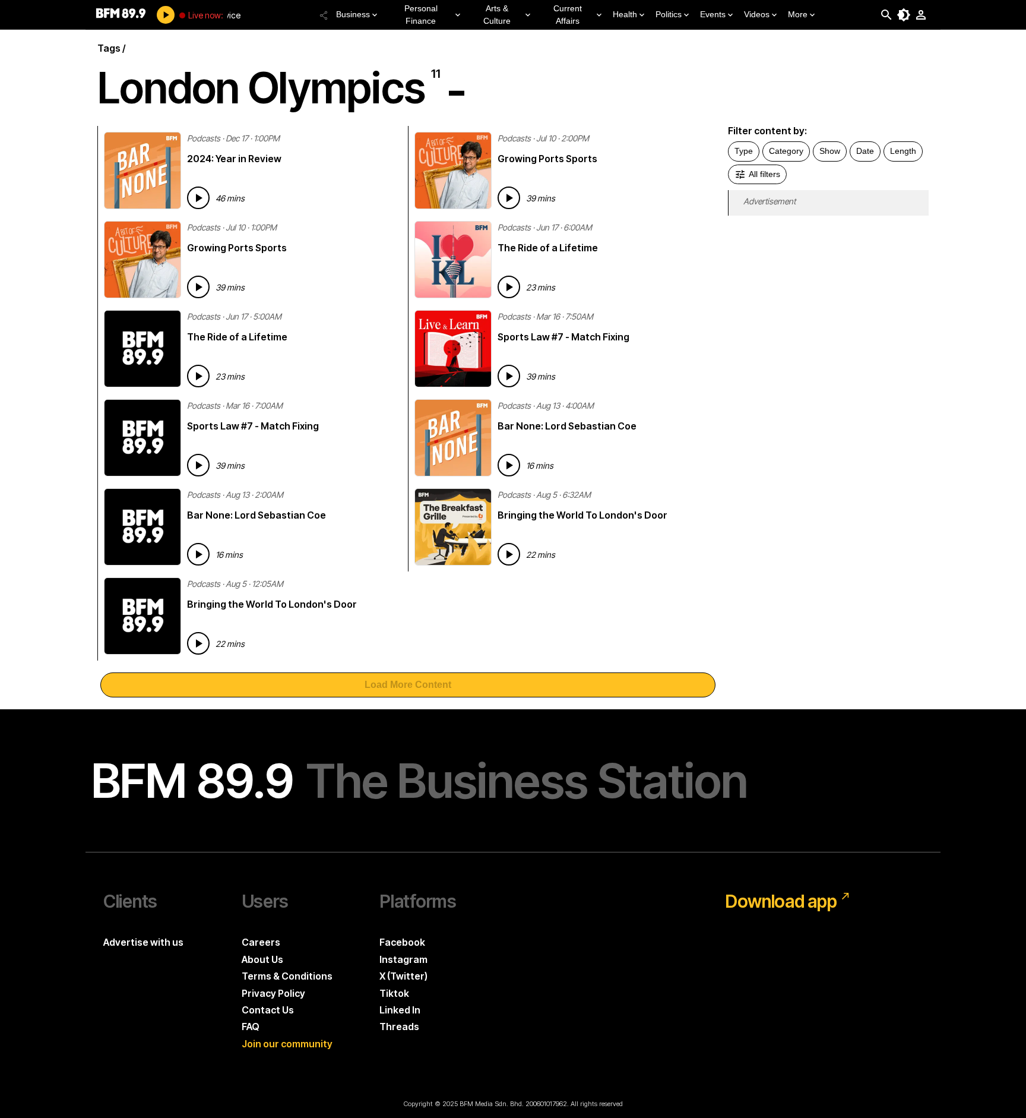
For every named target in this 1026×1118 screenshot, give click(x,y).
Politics (669, 14)
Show (829, 151)
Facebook (402, 942)
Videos (757, 14)
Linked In (399, 1010)
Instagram (403, 959)
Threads (399, 1026)
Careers (261, 942)
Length (903, 151)
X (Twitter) (403, 976)
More (798, 14)
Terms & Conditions (287, 976)
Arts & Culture (497, 15)
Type (743, 151)
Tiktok (394, 993)
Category (786, 151)
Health (625, 14)
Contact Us (268, 1010)
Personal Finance (421, 15)
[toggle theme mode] (904, 15)
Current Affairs (567, 15)
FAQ (250, 1026)
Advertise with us (143, 942)
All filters (764, 174)
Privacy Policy (273, 993)
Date (865, 151)
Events (713, 14)
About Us (262, 959)
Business (353, 14)
